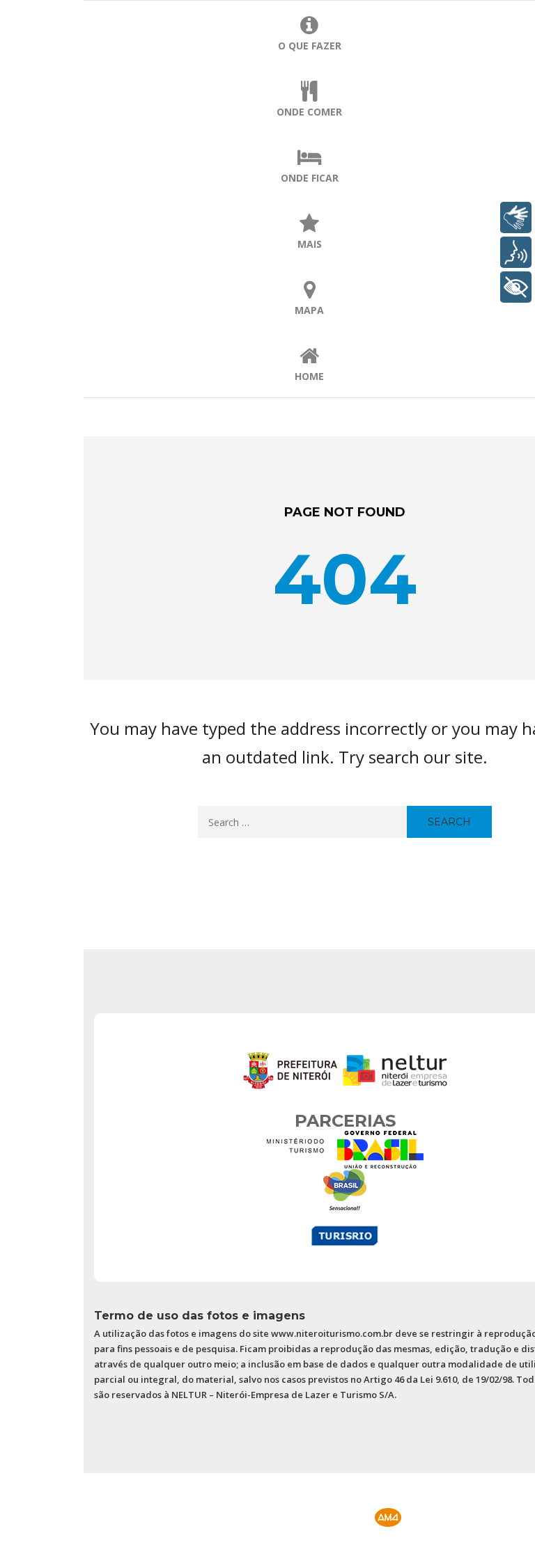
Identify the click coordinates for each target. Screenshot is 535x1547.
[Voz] (516, 252)
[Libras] (516, 217)
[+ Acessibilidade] (516, 287)
